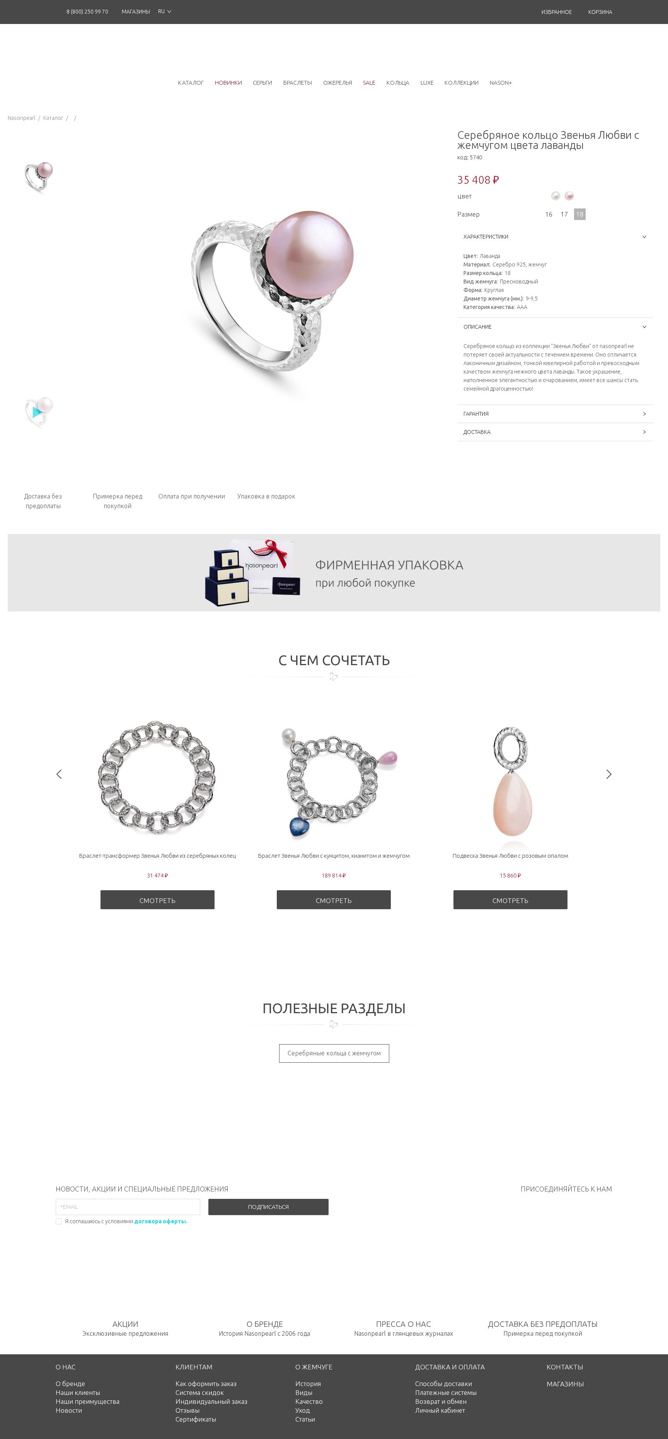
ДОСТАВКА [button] (477, 432)
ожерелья (337, 82)
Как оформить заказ (206, 1383)
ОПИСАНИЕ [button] (478, 327)
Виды (303, 1392)
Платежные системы (446, 1392)
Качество (309, 1401)
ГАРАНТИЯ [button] (476, 414)
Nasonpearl (21, 118)
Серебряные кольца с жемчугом (334, 1053)
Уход (302, 1410)
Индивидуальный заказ (211, 1401)
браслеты (297, 82)
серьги (262, 82)
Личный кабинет (440, 1410)
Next (609, 774)
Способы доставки (443, 1383)
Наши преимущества (87, 1401)
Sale (369, 82)
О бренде (70, 1383)
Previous (58, 774)
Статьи (305, 1419)
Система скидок (200, 1392)
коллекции (462, 82)
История (308, 1383)
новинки (228, 82)
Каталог (53, 118)
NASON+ (501, 82)
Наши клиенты (78, 1392)
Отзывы (187, 1410)
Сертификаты (196, 1419)
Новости (69, 1410)
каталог (191, 82)
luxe (427, 82)
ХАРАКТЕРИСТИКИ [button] (486, 237)
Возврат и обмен (441, 1401)
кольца (398, 82)
